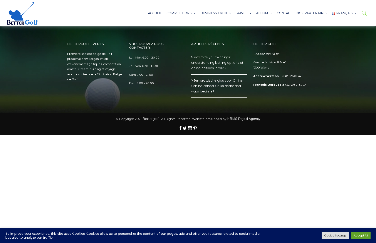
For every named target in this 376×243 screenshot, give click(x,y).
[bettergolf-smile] (22, 13)
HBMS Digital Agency (243, 119)
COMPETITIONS (179, 13)
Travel (241, 13)
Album (262, 13)
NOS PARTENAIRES (311, 13)
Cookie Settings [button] (335, 235)
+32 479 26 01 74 (290, 76)
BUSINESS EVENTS (215, 13)
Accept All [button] (361, 235)
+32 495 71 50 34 (296, 84)
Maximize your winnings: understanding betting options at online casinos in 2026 (217, 62)
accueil (155, 13)
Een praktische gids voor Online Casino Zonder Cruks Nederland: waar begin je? (217, 86)
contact (284, 13)
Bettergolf (150, 119)
